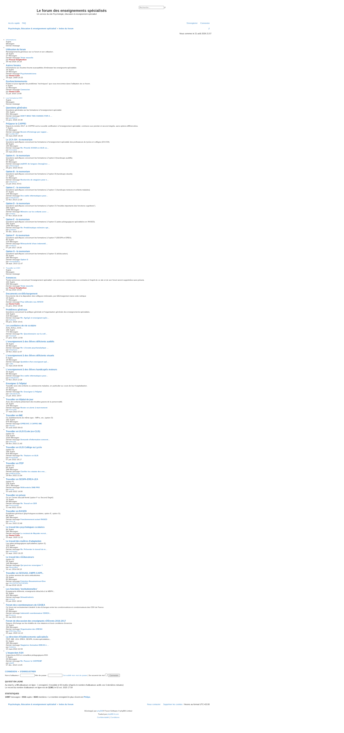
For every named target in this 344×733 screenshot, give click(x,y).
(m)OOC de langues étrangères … (35, 164)
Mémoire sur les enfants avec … (34, 212)
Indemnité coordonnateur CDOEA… (35, 613)
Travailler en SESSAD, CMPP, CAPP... (24, 573)
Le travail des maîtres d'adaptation (23, 541)
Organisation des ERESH (31, 629)
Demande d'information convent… (35, 440)
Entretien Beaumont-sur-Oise (33, 581)
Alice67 (12, 426)
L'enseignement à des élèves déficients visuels (30, 355)
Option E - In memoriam (18, 219)
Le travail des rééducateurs (20, 557)
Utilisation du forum (16, 49)
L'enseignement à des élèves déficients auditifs (30, 341)
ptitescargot (14, 166)
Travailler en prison (15, 495)
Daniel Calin (14, 76)
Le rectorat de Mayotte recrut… (33, 533)
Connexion (25, 90)
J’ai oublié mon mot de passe (75, 675)
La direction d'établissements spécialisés (27, 637)
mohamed (13, 551)
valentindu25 (14, 394)
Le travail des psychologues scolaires (25, 527)
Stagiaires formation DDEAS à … (34, 645)
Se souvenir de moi (97, 675)
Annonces (11, 277)
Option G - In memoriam (18, 251)
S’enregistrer (28, 671)
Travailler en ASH (13, 268)
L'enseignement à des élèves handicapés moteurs (31, 369)
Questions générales (16, 108)
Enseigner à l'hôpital (16, 383)
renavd (12, 599)
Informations (11, 40)
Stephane (13, 350)
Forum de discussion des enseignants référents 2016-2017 (36, 621)
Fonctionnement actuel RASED (33, 519)
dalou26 (12, 442)
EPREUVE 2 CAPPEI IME (31, 424)
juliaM (11, 663)
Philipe (87, 697)
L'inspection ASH (14, 653)
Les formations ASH (14, 98)
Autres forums (13, 65)
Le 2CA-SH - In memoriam (19, 139)
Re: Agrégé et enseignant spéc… (34, 318)
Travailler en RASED (16, 511)
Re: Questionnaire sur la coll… (33, 334)
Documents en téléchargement (21, 293)
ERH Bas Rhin (15, 631)
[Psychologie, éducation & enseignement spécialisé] (21, 11)
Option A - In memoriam (18, 155)
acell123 (12, 246)
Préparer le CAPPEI (16, 123)
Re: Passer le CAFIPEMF (31, 661)
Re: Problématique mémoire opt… (35, 228)
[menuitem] (23, 23)
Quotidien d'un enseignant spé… (34, 362)
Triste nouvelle (26, 58)
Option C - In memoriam (18, 187)
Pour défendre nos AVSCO (31, 302)
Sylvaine (12, 320)
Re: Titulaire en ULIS (29, 456)
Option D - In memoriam (18, 203)
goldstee (12, 230)
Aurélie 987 (14, 134)
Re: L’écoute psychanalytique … (34, 348)
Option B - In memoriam (18, 171)
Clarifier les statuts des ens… (33, 471)
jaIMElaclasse (14, 473)
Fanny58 (12, 410)
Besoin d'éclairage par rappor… (34, 132)
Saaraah (12, 336)
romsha (12, 214)
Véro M (12, 521)
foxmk (11, 489)
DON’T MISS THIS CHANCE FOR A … (36, 116)
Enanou (12, 615)
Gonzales (13, 150)
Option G (24, 260)
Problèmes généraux (16, 309)
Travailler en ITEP (15, 463)
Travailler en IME (14, 415)
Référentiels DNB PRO (30, 487)
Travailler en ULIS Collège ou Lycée (24, 447)
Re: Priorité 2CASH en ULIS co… (34, 148)
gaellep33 (13, 118)
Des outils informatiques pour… (34, 196)
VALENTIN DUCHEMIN (18, 583)
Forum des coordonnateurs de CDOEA (25, 605)
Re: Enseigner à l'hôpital (31, 392)
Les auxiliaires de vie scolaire (21, 325)
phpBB (100, 711)
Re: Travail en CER (28, 503)
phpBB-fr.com (113, 714)
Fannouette (14, 505)
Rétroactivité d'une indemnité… (34, 244)
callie (11, 364)
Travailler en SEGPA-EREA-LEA (22, 479)
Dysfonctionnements (16, 81)
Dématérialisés (27, 597)
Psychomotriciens (28, 74)
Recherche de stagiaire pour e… (34, 180)
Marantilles (13, 567)
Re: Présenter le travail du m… (33, 549)
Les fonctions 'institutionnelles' (21, 589)
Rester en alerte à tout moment (33, 408)
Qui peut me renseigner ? (31, 565)
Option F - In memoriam (18, 235)
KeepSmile (13, 457)
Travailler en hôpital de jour (19, 399)
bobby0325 (14, 198)
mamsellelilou (14, 262)
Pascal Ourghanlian (18, 60)
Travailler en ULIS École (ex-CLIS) (23, 431)
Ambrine (12, 647)
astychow (13, 182)
